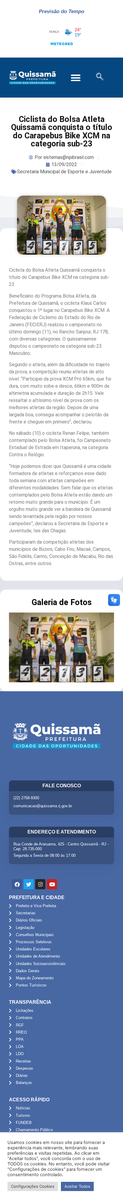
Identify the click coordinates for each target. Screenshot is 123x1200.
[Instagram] (40, 884)
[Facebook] (17, 884)
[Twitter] (29, 884)
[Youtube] (52, 884)
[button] (76, 78)
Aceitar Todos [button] (77, 1186)
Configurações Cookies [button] (32, 1186)
